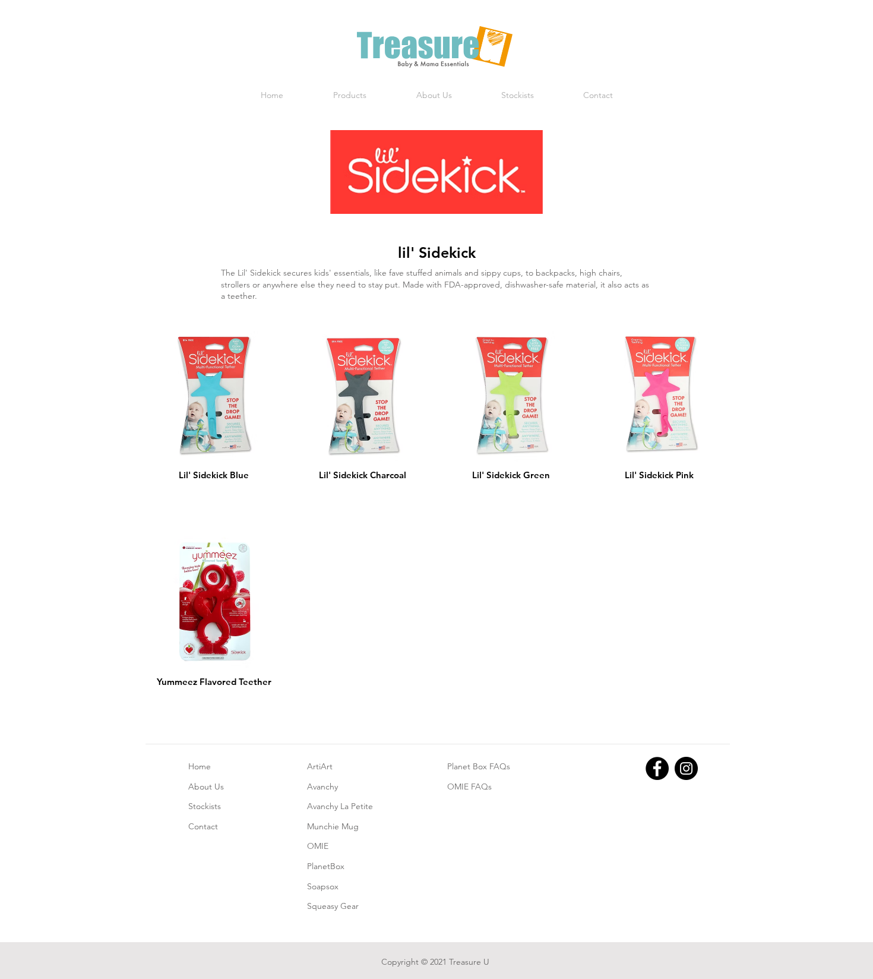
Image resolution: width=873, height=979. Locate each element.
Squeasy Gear (333, 906)
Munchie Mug (333, 826)
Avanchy (322, 786)
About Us (206, 786)
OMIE (317, 846)
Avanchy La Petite (340, 806)
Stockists (204, 806)
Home (199, 766)
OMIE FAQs (469, 786)
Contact (203, 826)
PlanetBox (325, 866)
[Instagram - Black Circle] (686, 768)
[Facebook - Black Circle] (657, 768)
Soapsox (323, 886)
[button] (349, 95)
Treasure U (469, 961)
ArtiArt (320, 766)
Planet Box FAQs (478, 766)
